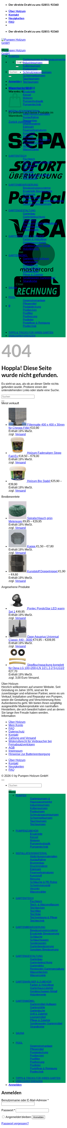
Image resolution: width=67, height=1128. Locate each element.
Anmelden (38, 1117)
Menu (5, 50)
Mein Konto (16, 725)
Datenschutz (16, 731)
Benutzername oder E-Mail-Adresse (25, 1100)
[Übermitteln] (17, 66)
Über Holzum (17, 11)
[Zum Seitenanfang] (2, 780)
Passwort (8, 1110)
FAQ (11, 21)
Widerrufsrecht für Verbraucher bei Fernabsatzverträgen (30, 743)
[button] (15, 81)
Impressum (16, 750)
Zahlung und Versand (22, 738)
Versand (20, 434)
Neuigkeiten (16, 18)
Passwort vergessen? (15, 1123)
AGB (12, 747)
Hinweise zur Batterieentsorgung (29, 754)
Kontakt (14, 14)
